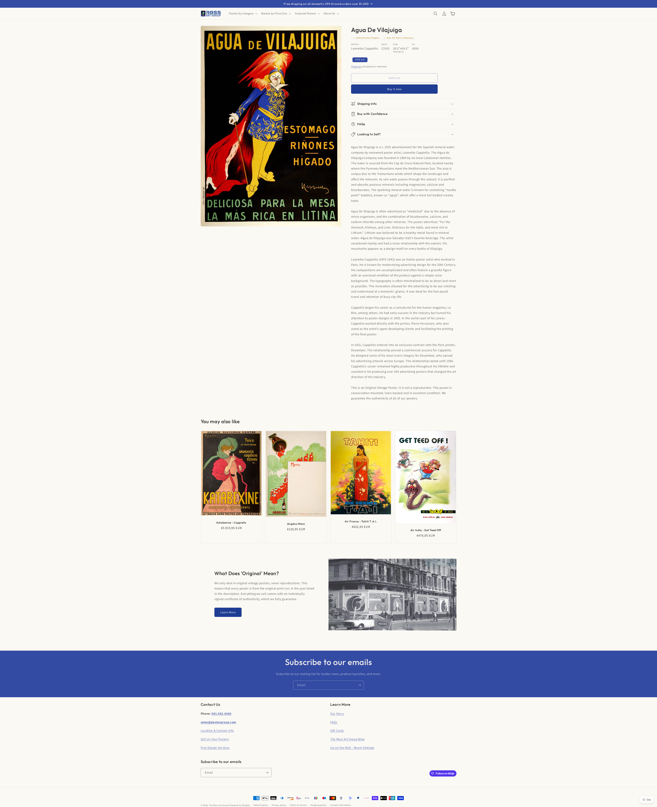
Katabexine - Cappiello (231, 522)
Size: (395, 44)
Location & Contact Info (217, 730)
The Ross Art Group (219, 805)
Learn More (228, 612)
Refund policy (261, 805)
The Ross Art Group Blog (347, 739)
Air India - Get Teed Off (425, 530)
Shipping (356, 66)
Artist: (355, 44)
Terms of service (298, 805)
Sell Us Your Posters (215, 739)
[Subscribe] (359, 685)
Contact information (340, 805)
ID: (413, 44)
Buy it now (394, 89)
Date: (385, 44)
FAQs (333, 722)
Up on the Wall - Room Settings (352, 748)
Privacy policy (279, 805)
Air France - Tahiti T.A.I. (361, 521)
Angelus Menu (296, 523)
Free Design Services (215, 748)
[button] (243, 14)
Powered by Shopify (239, 805)
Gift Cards (337, 730)
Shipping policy (318, 805)
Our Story (337, 713)
